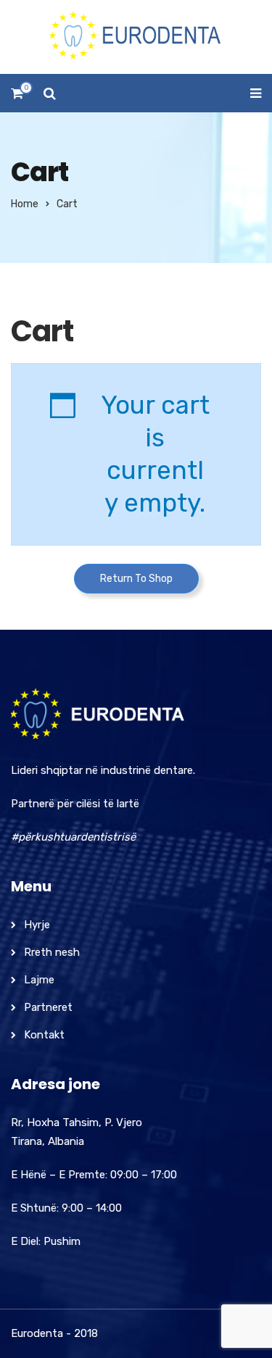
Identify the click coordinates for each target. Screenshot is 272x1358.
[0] (17, 97)
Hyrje (37, 924)
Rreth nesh (52, 952)
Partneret (48, 1007)
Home (24, 204)
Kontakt (44, 1034)
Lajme (39, 979)
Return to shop (136, 578)
